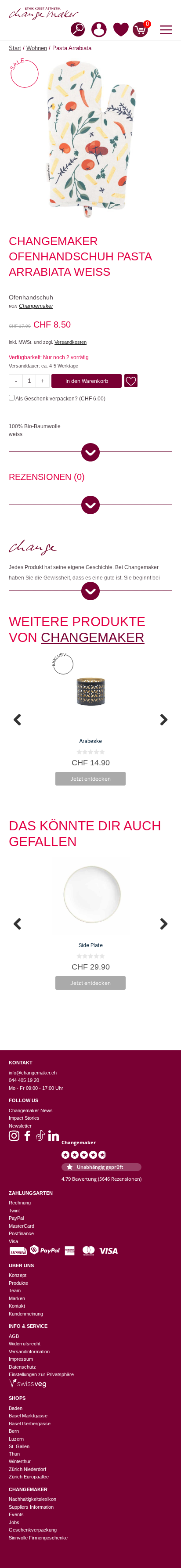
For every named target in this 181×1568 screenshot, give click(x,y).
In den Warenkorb (86, 381)
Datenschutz (22, 1367)
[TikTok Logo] (40, 1138)
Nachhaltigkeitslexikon (32, 1499)
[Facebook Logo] (27, 1138)
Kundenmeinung (26, 1313)
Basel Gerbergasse (30, 1423)
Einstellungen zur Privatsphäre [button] (41, 1374)
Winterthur (20, 1461)
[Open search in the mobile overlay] (75, 29)
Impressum (21, 1359)
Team (15, 1290)
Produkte (18, 1283)
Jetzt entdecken (90, 778)
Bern (14, 1431)
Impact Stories (24, 1118)
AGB (14, 1336)
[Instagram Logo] (14, 1138)
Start (15, 48)
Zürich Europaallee (29, 1476)
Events (16, 1514)
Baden (15, 1408)
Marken (17, 1298)
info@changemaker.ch (33, 1072)
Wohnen (36, 48)
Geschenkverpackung (33, 1529)
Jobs (14, 1522)
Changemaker (36, 306)
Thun (14, 1453)
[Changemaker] (90, 14)
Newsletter (20, 1125)
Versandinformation (29, 1351)
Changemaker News (31, 1110)
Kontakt (17, 1305)
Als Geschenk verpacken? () (59, 399)
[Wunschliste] (121, 31)
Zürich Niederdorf (27, 1469)
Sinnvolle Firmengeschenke (38, 1537)
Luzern (16, 1439)
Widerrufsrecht (24, 1343)
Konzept (17, 1275)
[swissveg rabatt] (27, 1385)
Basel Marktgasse (28, 1415)
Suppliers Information (31, 1507)
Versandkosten (70, 342)
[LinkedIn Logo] (53, 1138)
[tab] (47, 478)
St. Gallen (19, 1446)
